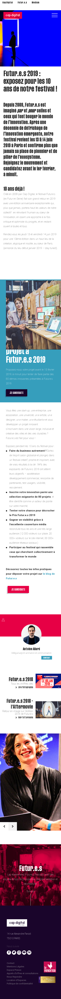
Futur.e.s (22, 3)
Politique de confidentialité (20, 983)
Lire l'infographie (25, 687)
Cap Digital (7, 3)
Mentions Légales (15, 966)
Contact (46, 658)
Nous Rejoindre (14, 976)
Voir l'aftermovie (25, 717)
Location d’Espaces (16, 980)
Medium (35, 3)
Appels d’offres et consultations (22, 973)
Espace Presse (14, 970)
